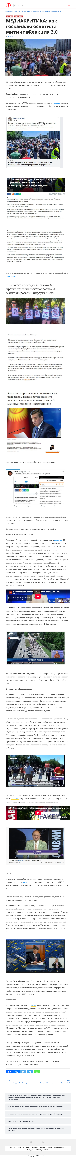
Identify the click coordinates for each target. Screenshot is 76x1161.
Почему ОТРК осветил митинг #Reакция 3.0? (55, 1082)
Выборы (49, 1147)
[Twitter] (23, 1071)
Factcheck (26, 1147)
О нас (19, 1147)
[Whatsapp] (37, 1071)
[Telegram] (30, 1071)
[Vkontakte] (16, 1071)
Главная (12, 1147)
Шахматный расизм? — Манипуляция (18, 1082)
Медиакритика (18, 16)
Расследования (42, 1150)
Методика (30, 1150)
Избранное (10, 16)
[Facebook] (9, 1071)
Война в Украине (38, 1147)
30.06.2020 (10, 36)
